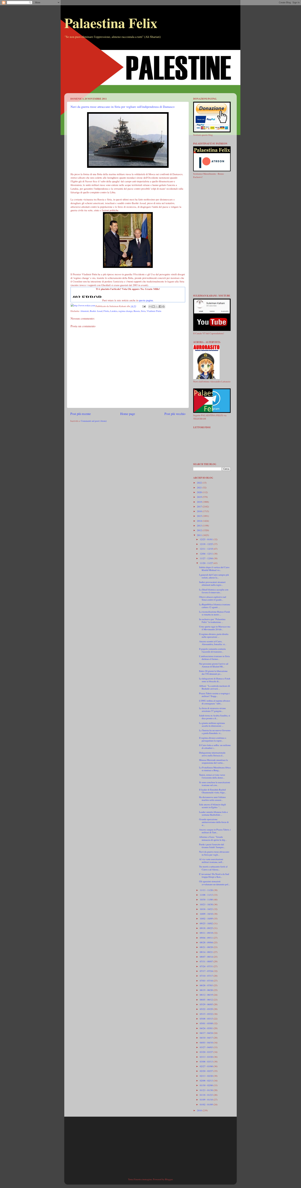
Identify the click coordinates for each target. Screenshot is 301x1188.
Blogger (169, 1179)
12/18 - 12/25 (206, 544)
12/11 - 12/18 (206, 548)
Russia (137, 311)
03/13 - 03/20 (206, 1056)
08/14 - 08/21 (206, 952)
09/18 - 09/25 (206, 928)
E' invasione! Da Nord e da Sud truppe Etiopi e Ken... (214, 875)
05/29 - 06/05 (206, 1004)
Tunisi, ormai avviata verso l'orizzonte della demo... (212, 776)
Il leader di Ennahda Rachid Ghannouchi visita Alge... (212, 791)
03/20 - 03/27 (206, 1052)
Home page (127, 413)
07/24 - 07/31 (206, 966)
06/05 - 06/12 (206, 999)
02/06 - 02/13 (206, 1080)
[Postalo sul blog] (153, 306)
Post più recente (80, 413)
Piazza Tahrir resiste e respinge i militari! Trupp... (214, 695)
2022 (199, 482)
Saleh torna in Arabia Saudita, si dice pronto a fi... (214, 717)
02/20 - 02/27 (206, 1071)
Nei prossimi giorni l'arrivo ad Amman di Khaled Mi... (213, 665)
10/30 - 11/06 (206, 899)
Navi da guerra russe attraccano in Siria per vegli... (214, 853)
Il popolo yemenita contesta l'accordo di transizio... (212, 650)
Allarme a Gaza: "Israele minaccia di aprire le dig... (213, 838)
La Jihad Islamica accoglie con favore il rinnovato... (213, 591)
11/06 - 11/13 (206, 894)
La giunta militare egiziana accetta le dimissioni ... (212, 724)
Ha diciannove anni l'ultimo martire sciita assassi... (212, 798)
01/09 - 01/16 (206, 1099)
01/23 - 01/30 (206, 1090)
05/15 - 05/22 (206, 1013)
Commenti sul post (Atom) (94, 420)
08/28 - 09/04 (206, 942)
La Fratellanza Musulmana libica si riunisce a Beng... (215, 769)
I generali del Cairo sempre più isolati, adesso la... (214, 576)
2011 (199, 535)
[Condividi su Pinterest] (163, 306)
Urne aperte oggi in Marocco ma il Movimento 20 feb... (214, 628)
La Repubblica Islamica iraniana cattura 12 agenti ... (214, 606)
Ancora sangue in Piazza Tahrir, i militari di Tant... (215, 831)
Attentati (84, 311)
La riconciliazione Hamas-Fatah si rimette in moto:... (214, 613)
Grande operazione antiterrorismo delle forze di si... (214, 822)
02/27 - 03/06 (206, 1066)
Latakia (113, 311)
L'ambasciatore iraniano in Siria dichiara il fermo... (214, 658)
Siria (143, 311)
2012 (199, 530)
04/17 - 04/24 (206, 1033)
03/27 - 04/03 (206, 1047)
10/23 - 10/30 (206, 904)
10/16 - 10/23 (206, 909)
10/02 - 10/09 (206, 918)
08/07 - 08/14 (206, 956)
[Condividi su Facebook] (160, 306)
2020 (199, 492)
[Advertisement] (150, 68)
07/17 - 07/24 (206, 971)
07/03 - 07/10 (206, 980)
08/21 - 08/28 (206, 947)
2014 (199, 520)
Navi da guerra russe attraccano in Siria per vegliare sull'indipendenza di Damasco (123, 106)
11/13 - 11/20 (206, 890)
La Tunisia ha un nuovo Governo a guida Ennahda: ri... (214, 732)
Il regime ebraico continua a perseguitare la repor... (212, 739)
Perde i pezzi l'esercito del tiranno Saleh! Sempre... (212, 846)
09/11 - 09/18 (206, 932)
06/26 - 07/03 (206, 985)
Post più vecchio (174, 413)
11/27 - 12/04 (206, 558)
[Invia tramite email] (150, 306)
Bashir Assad (96, 311)
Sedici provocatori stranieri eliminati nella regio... (212, 583)
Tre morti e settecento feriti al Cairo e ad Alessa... (213, 868)
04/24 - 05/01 (206, 1028)
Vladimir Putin (154, 311)
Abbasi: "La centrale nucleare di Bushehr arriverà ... (214, 687)
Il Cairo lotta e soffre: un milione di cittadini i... (215, 746)
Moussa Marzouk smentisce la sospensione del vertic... (213, 761)
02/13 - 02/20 (206, 1075)
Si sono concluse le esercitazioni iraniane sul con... (214, 784)
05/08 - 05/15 (206, 1018)
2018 (199, 501)
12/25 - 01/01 (206, 539)
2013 (199, 525)
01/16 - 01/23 (206, 1094)
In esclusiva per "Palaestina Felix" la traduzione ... (212, 621)
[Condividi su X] (157, 306)
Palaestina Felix (110, 23)
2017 (199, 506)
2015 (199, 516)
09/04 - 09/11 (206, 937)
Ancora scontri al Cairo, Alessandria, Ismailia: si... (212, 643)
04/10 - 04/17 (206, 1037)
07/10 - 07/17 (206, 975)
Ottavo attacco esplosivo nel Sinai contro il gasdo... (212, 598)
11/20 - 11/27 (206, 563)
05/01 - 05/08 (206, 1023)
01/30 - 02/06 (206, 1085)
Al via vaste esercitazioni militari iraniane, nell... (211, 861)
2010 (199, 1110)
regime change (125, 311)
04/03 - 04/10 (206, 1042)
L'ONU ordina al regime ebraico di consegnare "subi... (214, 702)
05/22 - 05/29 (206, 1009)
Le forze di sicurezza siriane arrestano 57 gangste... (212, 710)
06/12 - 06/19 (206, 994)
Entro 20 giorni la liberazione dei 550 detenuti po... (213, 672)
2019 (199, 497)
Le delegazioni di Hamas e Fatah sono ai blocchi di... (214, 680)
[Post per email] (143, 306)
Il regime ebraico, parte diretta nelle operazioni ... (213, 635)
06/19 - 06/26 (206, 990)
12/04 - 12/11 (206, 553)
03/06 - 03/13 (206, 1061)
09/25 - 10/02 (206, 923)
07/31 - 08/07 (206, 961)
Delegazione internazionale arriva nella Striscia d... (212, 754)
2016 (199, 511)
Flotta (106, 311)
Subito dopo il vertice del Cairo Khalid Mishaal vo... (214, 569)
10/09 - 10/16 (206, 913)
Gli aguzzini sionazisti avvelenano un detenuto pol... (214, 883)
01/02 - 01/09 (206, 1104)
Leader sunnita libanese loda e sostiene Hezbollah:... (213, 813)
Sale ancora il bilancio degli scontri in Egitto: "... (212, 806)
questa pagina (146, 300)
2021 (199, 487)
